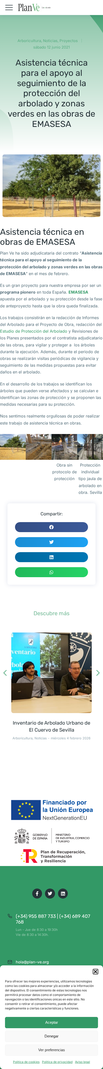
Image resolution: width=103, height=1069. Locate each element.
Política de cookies (26, 1062)
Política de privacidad (57, 1062)
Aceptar (51, 1022)
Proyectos (69, 40)
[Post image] (51, 672)
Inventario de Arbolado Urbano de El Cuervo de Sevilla (51, 726)
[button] (95, 971)
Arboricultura (29, 40)
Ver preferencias (51, 1050)
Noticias (50, 40)
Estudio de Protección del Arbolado (33, 331)
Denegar (51, 1036)
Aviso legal (82, 1062)
